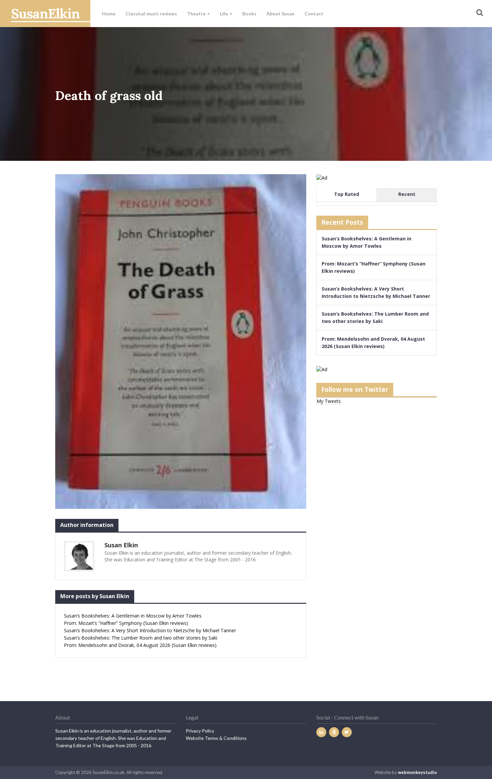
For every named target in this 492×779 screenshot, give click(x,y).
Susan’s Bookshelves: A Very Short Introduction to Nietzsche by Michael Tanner (150, 630)
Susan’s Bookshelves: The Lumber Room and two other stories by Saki (140, 638)
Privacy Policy (200, 731)
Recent (406, 194)
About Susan (280, 13)
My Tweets (329, 401)
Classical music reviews (151, 13)
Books (249, 13)
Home (108, 13)
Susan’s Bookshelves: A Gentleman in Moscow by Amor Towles (132, 616)
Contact (314, 13)
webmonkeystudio (417, 772)
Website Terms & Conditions (216, 738)
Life (224, 13)
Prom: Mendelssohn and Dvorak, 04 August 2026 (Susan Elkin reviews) (140, 645)
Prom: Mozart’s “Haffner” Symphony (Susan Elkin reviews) (126, 623)
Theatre (197, 13)
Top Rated (346, 194)
